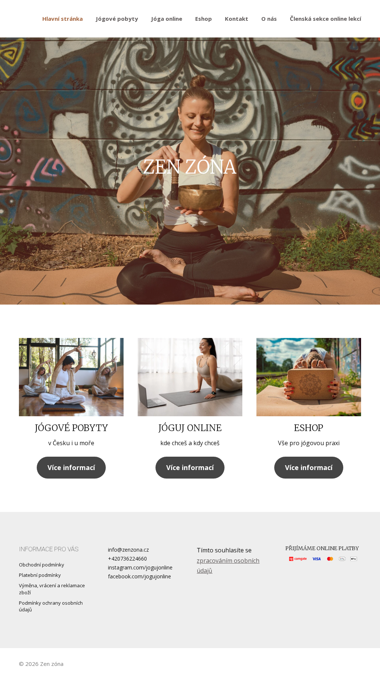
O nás (269, 18)
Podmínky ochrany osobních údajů (51, 606)
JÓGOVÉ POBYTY (71, 428)
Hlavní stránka (62, 18)
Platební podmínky (40, 575)
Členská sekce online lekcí (325, 18)
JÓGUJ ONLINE (190, 428)
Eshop (203, 18)
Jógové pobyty (117, 18)
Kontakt (236, 18)
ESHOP (308, 428)
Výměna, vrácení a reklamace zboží (52, 588)
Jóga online (166, 18)
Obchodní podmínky (41, 564)
